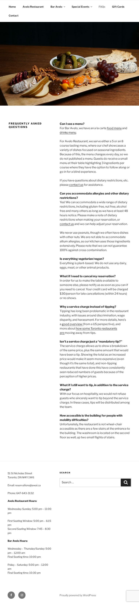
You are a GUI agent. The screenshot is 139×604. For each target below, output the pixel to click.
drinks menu (68, 132)
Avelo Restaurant (33, 6)
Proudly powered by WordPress (78, 595)
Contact (13, 15)
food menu (114, 128)
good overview (72, 324)
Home (12, 6)
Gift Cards (118, 6)
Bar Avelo (56, 6)
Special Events (80, 6)
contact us (76, 185)
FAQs (102, 6)
